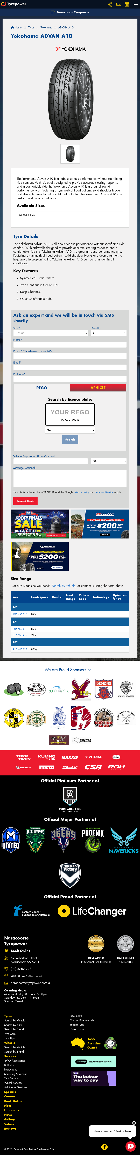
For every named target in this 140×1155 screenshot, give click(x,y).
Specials (10, 1092)
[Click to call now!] (110, 4)
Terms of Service (104, 492)
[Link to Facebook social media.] (104, 1147)
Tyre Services (11, 1078)
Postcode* (19, 374)
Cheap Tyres (77, 1029)
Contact (9, 1096)
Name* (17, 340)
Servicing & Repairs (15, 1074)
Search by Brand (14, 1029)
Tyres (8, 1016)
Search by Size (13, 1025)
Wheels (9, 1043)
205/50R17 (19, 629)
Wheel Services (13, 1083)
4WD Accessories (14, 1060)
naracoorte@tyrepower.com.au (29, 983)
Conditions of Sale (45, 1149)
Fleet (7, 1105)
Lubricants (11, 1110)
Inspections (10, 1069)
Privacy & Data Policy (24, 1149)
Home (18, 27)
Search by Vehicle (14, 1020)
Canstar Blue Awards (82, 1020)
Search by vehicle (63, 586)
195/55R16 (19, 614)
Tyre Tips (9, 1038)
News (8, 1115)
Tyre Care (10, 1034)
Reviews (10, 1128)
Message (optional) (24, 468)
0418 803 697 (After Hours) (26, 976)
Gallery (9, 1119)
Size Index (76, 1016)
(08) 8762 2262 (22, 969)
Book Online (13, 1101)
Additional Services (15, 1087)
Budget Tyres (77, 1025)
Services (10, 1056)
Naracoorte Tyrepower (72, 12)
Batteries (9, 1065)
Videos (9, 1124)
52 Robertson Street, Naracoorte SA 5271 (25, 960)
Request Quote (25, 501)
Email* (17, 362)
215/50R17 (19, 635)
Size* (16, 328)
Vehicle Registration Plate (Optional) (34, 456)
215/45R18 (19, 649)
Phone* (32, 351)
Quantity (96, 328)
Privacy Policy (81, 492)
